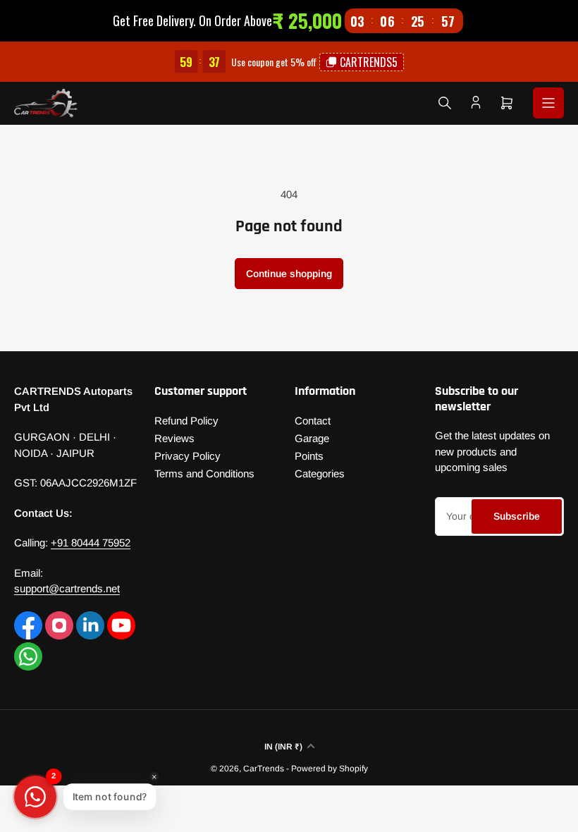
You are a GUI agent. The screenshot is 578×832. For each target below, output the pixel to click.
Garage (312, 438)
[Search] (444, 102)
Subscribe (516, 516)
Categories (320, 473)
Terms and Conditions (204, 473)
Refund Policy (186, 421)
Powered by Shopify (329, 768)
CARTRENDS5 (369, 62)
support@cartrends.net (67, 588)
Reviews (174, 438)
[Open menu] (548, 102)
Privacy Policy (187, 456)
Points (309, 456)
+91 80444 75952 (90, 543)
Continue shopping (289, 273)
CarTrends (263, 768)
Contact (313, 421)
